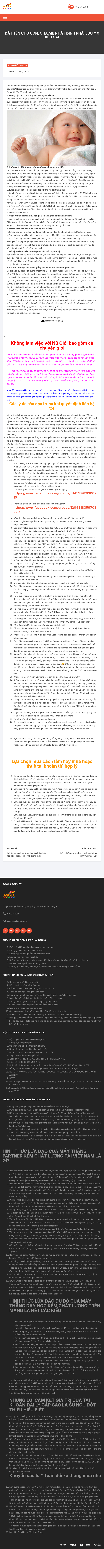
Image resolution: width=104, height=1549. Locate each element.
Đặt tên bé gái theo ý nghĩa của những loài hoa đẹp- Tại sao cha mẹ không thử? (26, 854)
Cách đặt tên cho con (17, 65)
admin (11, 71)
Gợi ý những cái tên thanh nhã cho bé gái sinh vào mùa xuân (78, 854)
